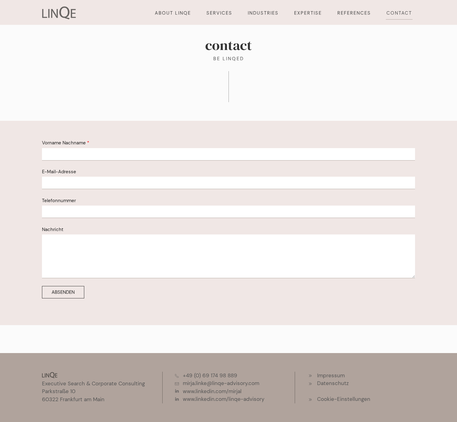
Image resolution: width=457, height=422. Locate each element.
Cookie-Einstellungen (343, 399)
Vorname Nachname (64, 143)
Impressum (331, 375)
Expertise (308, 13)
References (354, 13)
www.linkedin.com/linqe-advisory (223, 399)
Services (219, 13)
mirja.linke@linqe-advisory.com (221, 383)
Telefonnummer (59, 200)
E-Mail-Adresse (59, 172)
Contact (399, 13)
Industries (263, 13)
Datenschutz (333, 383)
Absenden (63, 292)
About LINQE (173, 13)
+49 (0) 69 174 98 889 (210, 375)
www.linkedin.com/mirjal (212, 391)
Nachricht (52, 229)
